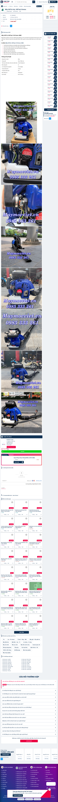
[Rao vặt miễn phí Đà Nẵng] (50, 27)
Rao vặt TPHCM (37, 799)
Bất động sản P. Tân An (21, 775)
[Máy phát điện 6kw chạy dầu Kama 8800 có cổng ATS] (35, 537)
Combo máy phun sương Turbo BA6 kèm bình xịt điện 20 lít (7, 527)
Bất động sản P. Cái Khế (21, 777)
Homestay (33, 776)
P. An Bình (4, 772)
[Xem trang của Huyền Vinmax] (2, 563)
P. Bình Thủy (4, 774)
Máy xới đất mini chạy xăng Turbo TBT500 (6, 543)
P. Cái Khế (4, 784)
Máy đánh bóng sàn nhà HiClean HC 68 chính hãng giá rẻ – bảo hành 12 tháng (35, 510)
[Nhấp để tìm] (33, 2)
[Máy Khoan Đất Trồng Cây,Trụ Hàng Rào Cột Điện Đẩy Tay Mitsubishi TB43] (35, 586)
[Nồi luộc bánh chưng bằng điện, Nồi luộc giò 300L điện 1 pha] (35, 570)
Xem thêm (21, 632)
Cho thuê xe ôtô (34, 770)
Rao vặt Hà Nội (21, 799)
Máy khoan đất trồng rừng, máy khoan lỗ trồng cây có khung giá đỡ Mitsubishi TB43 (21, 624)
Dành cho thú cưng (35, 784)
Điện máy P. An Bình (7, 659)
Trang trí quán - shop (35, 780)
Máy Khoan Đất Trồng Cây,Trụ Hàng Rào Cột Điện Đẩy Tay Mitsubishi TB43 (35, 592)
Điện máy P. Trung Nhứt (26, 667)
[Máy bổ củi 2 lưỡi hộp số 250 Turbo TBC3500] (21, 505)
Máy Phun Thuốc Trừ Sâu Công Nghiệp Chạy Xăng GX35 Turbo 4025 (21, 559)
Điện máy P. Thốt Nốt (7, 667)
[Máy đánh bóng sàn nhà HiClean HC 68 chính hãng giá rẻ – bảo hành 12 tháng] (35, 505)
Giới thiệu (48, 770)
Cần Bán (21, 6)
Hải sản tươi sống (34, 778)
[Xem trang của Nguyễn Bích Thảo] (30, 547)
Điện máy (16, 6)
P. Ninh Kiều (4, 770)
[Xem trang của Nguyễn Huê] (16, 579)
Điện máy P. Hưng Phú (7, 662)
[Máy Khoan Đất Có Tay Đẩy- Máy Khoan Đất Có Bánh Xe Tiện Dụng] (7, 619)
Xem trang (19, 758)
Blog (47, 776)
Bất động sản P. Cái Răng (21, 773)
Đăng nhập (39, 480)
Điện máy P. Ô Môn (25, 663)
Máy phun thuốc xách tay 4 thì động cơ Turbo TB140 (7, 510)
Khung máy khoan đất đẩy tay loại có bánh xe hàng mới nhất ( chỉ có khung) (7, 608)
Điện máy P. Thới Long (26, 666)
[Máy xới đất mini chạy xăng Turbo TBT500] (7, 537)
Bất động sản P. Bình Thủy (22, 779)
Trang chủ (5, 6)
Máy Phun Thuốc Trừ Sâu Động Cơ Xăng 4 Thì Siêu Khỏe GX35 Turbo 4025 (35, 559)
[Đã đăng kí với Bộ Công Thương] (51, 785)
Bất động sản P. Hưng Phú (21, 783)
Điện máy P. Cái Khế (7, 660)
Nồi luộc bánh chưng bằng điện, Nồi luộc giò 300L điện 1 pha (35, 575)
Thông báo (48, 772)
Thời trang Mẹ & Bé (34, 786)
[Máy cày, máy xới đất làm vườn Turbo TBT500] (21, 537)
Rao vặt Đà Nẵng (29, 799)
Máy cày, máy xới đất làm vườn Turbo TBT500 (21, 543)
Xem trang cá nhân (11, 447)
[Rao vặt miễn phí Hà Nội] (50, 30)
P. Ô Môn (3, 788)
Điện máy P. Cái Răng (26, 660)
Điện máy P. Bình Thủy (26, 659)
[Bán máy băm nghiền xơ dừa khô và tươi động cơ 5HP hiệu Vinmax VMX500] (21, 570)
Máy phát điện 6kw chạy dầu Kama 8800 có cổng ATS (35, 543)
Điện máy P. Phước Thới (7, 665)
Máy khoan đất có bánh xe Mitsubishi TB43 (6, 592)
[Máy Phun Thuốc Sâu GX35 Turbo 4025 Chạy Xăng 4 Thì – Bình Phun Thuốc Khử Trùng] (7, 570)
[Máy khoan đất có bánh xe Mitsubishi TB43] (7, 586)
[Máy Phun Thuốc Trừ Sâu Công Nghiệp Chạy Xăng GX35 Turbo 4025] (21, 554)
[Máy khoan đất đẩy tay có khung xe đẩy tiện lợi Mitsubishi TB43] (35, 619)
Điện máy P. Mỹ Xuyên (26, 662)
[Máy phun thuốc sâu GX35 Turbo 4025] (7, 554)
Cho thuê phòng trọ (35, 772)
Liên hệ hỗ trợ (48, 780)
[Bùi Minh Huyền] (3, 442)
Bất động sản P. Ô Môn (21, 789)
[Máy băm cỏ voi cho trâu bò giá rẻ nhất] (35, 521)
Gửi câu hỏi (29, 741)
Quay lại (39, 6)
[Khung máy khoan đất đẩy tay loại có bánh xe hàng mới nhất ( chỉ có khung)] (7, 602)
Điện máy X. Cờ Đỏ (6, 669)
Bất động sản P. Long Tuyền (22, 781)
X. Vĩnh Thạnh (4, 782)
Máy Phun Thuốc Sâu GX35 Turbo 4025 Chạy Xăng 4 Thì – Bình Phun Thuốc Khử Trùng (7, 575)
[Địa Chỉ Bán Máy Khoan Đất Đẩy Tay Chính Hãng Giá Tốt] (35, 602)
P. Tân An (3, 778)
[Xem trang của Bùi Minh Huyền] (2, 514)
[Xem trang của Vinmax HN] (30, 531)
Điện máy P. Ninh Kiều (7, 663)
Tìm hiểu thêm (52, 116)
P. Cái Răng (4, 776)
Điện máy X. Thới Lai (7, 670)
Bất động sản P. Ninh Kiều (21, 771)
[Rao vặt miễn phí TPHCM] (50, 23)
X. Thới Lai (10, 6)
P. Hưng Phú (4, 786)
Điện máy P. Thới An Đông (8, 666)
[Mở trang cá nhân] (46, 37)
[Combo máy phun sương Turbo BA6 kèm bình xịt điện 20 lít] (7, 521)
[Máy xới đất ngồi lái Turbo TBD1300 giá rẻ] (21, 521)
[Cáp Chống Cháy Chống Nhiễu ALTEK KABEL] (7, 460)
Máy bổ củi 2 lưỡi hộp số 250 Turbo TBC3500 (20, 510)
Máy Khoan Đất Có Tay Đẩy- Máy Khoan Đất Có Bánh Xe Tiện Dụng (6, 624)
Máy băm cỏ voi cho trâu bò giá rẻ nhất (35, 527)
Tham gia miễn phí (18, 795)
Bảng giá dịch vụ (49, 774)
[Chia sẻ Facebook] (11, 26)
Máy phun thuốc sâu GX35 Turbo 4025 (6, 559)
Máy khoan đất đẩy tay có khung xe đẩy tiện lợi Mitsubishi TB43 (34, 624)
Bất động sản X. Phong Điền (22, 787)
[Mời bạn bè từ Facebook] (50, 118)
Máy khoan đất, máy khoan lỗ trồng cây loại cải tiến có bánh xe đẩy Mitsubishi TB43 (21, 592)
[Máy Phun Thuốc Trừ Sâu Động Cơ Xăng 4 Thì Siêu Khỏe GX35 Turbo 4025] (35, 554)
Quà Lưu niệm (33, 782)
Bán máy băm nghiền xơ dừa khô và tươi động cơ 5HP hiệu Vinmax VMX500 (21, 575)
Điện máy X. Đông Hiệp (26, 669)
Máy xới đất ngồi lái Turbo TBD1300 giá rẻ (20, 527)
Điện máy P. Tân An (26, 665)
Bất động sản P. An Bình (21, 785)
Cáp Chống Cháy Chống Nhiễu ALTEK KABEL (24, 457)
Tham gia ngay (50, 109)
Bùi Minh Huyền (10, 439)
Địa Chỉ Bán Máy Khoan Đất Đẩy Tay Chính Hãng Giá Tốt (34, 608)
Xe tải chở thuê (34, 774)
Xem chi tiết (16, 462)
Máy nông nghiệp (27, 6)
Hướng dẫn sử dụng (49, 778)
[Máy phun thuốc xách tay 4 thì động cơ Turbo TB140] (7, 505)
